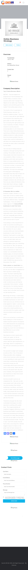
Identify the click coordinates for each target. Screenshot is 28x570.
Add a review (8, 45)
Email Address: (6, 477)
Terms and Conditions (10, 498)
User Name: (5, 471)
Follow (18, 45)
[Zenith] (7, 2)
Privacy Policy (21, 498)
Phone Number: (6, 483)
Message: (5, 490)
